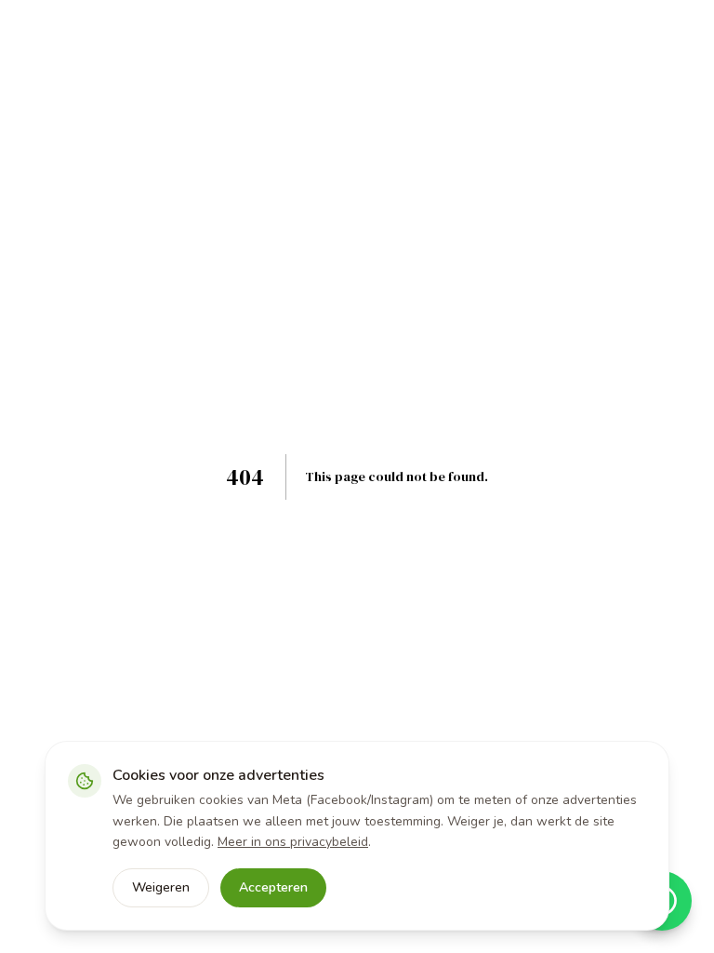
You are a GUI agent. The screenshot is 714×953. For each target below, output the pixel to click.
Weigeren (161, 887)
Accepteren (273, 887)
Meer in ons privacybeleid (293, 842)
